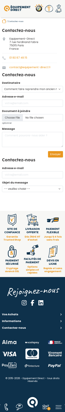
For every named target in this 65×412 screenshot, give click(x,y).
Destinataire (11, 83)
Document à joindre (16, 111)
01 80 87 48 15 (18, 58)
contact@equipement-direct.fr (30, 67)
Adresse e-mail (13, 96)
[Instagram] (24, 303)
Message (8, 129)
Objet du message (15, 182)
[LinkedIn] (41, 303)
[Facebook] (32, 303)
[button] (49, 9)
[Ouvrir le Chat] (19, 407)
